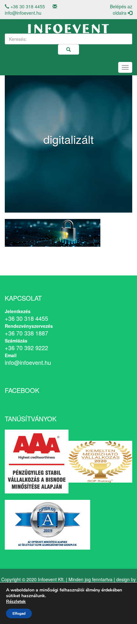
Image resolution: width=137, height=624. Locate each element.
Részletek (16, 602)
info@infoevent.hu (23, 13)
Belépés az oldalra (121, 9)
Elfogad (18, 613)
